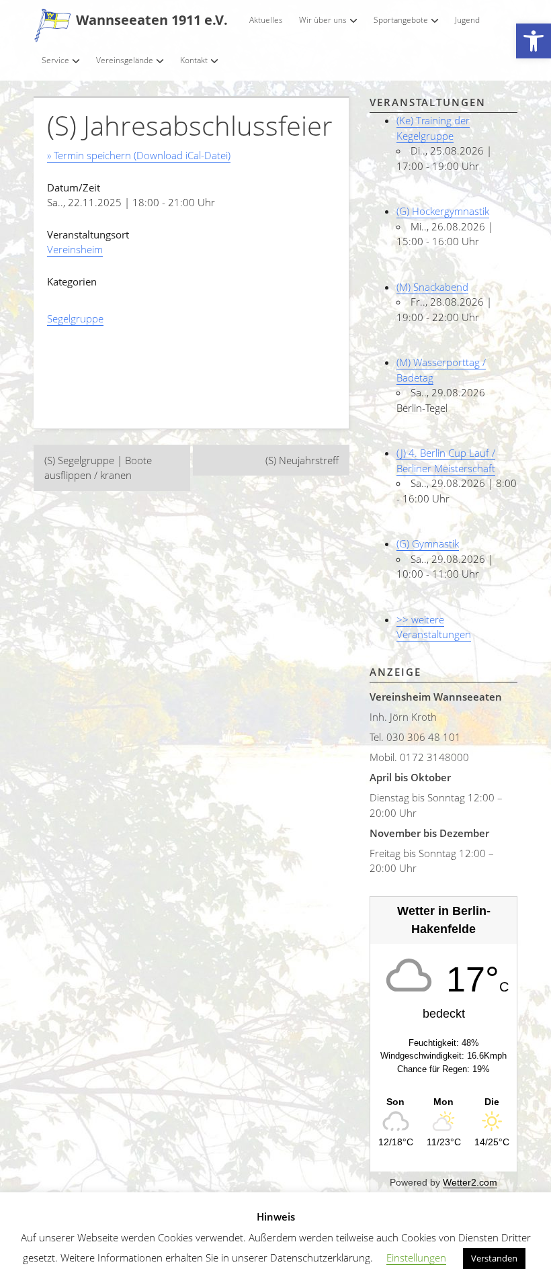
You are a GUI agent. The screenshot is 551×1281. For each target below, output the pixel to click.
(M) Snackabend (432, 287)
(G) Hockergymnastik (442, 211)
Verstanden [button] (494, 1258)
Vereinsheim (75, 249)
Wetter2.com (470, 1182)
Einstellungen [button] (416, 1257)
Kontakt (194, 60)
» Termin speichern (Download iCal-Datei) (138, 155)
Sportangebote (401, 20)
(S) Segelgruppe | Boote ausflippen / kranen (98, 467)
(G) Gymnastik (427, 543)
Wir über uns (323, 20)
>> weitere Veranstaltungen (433, 627)
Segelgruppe (75, 318)
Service (55, 60)
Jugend (467, 20)
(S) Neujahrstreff (302, 460)
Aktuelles (266, 20)
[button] (533, 41)
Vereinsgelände (124, 60)
